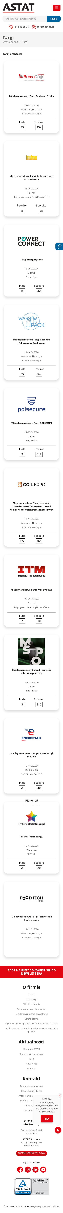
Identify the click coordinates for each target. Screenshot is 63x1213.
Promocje (31, 1068)
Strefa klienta (31, 1018)
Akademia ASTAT (31, 1049)
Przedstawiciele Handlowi (31, 1095)
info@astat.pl (31, 1124)
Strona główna (10, 41)
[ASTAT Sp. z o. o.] (18, 8)
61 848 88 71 (31, 1120)
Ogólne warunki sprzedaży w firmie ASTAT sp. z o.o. (31, 1023)
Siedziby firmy (31, 1105)
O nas (32, 994)
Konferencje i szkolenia (31, 1053)
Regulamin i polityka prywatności (31, 1013)
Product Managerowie (31, 1100)
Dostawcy (31, 999)
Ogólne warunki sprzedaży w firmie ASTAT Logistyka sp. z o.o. (31, 1030)
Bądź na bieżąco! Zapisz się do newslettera (31, 971)
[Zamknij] (60, 1095)
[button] (58, 1130)
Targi (31, 1058)
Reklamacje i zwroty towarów (31, 1009)
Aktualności (31, 1063)
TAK (47, 1118)
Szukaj (53, 18)
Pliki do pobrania (31, 1004)
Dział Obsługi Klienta (31, 1090)
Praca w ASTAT (31, 1110)
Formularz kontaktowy (31, 1086)
